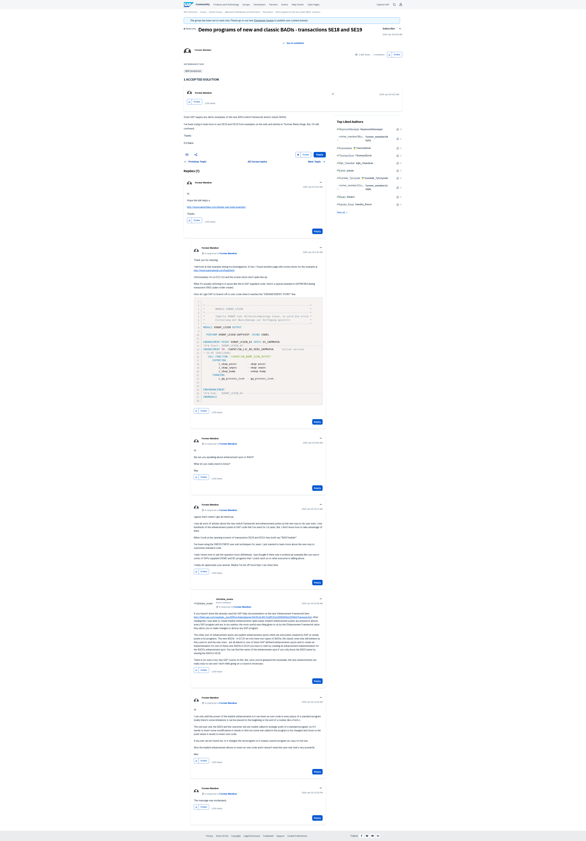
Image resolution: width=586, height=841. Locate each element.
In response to (221, 253)
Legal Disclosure (252, 836)
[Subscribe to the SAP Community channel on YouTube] (372, 836)
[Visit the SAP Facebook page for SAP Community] (361, 836)
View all (341, 212)
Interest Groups (215, 12)
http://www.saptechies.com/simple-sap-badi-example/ (216, 207)
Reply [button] (319, 154)
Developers (260, 4)
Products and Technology (226, 4)
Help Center (298, 4)
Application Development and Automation (242, 12)
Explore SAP (383, 4)
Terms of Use (222, 836)
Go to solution (295, 43)
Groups (246, 4)
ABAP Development (193, 71)
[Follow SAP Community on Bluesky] (367, 836)
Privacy (209, 836)
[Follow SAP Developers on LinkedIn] (378, 836)
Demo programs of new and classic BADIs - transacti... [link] (298, 12)
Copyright (236, 836)
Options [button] (399, 29)
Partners (273, 4)
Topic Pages (313, 4)
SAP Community (190, 12)
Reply (317, 231)
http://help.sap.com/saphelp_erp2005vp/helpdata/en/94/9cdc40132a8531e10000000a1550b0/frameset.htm (253, 617)
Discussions (268, 12)
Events (284, 4)
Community (203, 4)
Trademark (268, 836)
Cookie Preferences (297, 836)
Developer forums (264, 20)
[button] (389, 54)
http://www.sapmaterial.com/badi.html (214, 270)
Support (280, 836)
